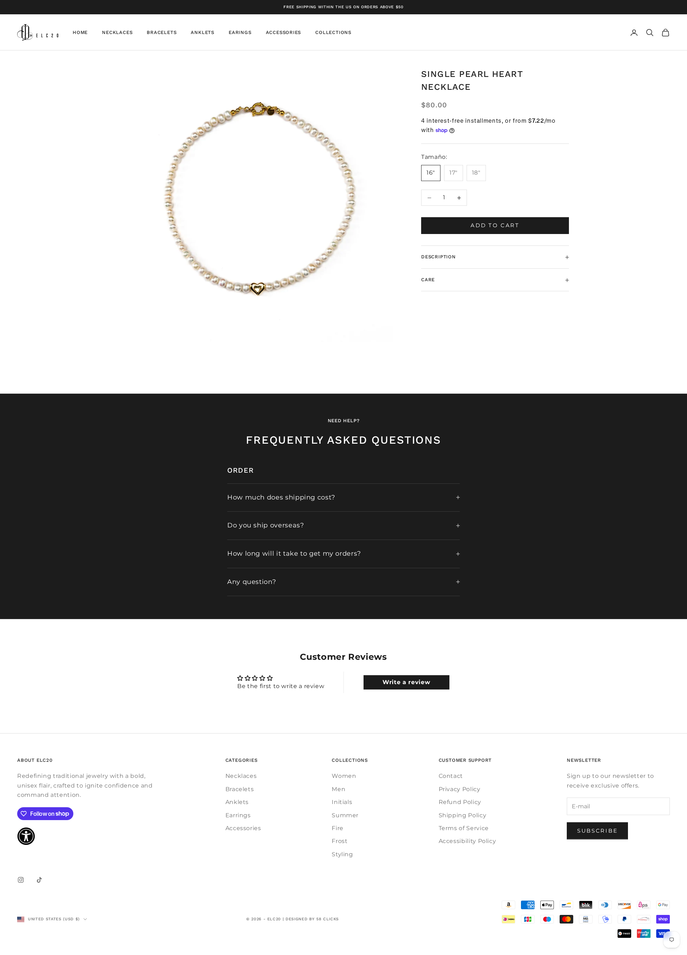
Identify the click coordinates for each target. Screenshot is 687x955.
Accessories (283, 32)
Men (338, 789)
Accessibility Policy (467, 841)
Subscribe (597, 830)
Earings (240, 32)
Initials (342, 802)
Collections (333, 32)
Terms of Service (464, 828)
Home (80, 32)
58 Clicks (327, 919)
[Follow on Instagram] (20, 879)
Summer (345, 815)
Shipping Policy (463, 815)
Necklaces (117, 32)
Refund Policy (460, 802)
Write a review (406, 682)
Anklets (202, 32)
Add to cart (495, 225)
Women (344, 776)
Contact (451, 776)
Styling (342, 854)
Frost (339, 841)
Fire (338, 828)
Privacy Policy (460, 789)
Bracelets (161, 32)
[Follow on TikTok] (39, 879)
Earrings (238, 815)
